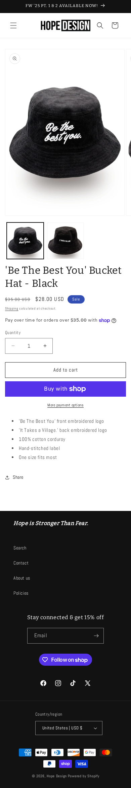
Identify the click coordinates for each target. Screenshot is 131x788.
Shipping (11, 308)
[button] (13, 25)
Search (20, 548)
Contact (21, 563)
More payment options (65, 405)
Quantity (12, 332)
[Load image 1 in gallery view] (25, 240)
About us (21, 578)
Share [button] (18, 477)
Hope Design (57, 776)
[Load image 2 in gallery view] (65, 240)
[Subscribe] (96, 636)
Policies (21, 593)
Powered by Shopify (83, 776)
